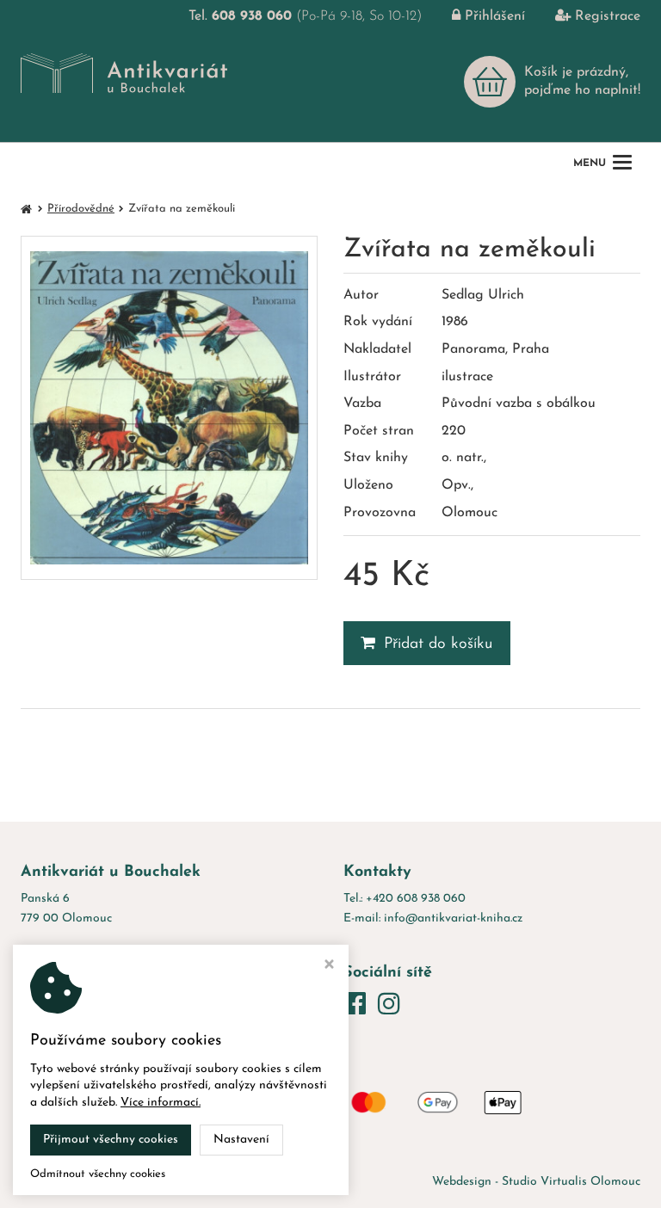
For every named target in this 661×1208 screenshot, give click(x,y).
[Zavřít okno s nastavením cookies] (329, 966)
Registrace (607, 16)
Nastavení (241, 1139)
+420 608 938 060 (416, 898)
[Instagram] (389, 1006)
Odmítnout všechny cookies (97, 1174)
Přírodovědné (80, 208)
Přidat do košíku (438, 644)
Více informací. (160, 1102)
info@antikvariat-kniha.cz (453, 918)
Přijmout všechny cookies (110, 1139)
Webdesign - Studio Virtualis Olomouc (536, 1181)
